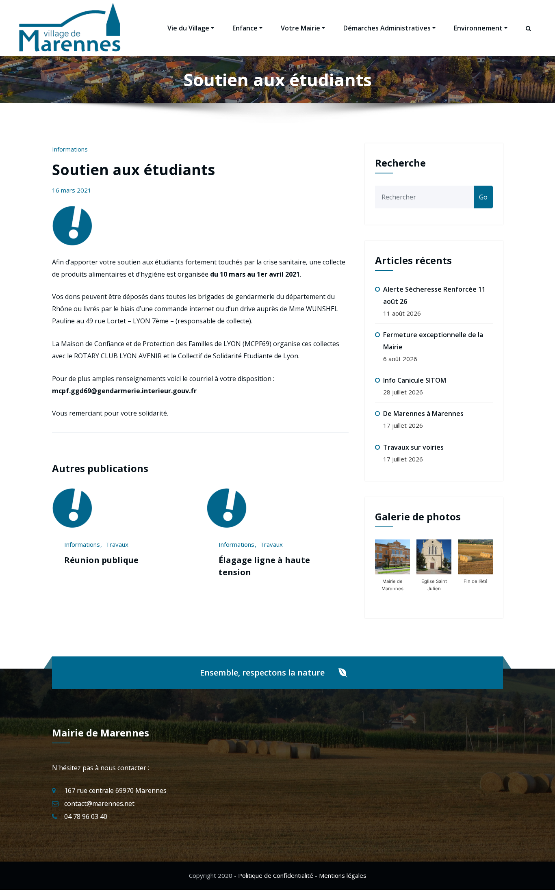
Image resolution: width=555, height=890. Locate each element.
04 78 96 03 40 (85, 816)
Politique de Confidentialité (275, 875)
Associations (237, 544)
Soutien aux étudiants (133, 170)
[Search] (529, 36)
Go (483, 197)
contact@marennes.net (99, 803)
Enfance (245, 28)
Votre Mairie (300, 28)
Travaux (118, 544)
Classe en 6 (242, 559)
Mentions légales (342, 875)
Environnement (478, 28)
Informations (70, 149)
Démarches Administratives (387, 28)
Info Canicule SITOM (414, 380)
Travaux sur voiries (413, 447)
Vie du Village (188, 28)
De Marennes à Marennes (423, 413)
